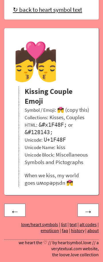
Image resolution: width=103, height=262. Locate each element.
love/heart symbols (39, 224)
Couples (75, 117)
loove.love (69, 255)
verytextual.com (66, 249)
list (64, 224)
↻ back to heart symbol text (47, 10)
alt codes (88, 224)
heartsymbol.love (74, 243)
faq (65, 231)
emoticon (50, 231)
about (93, 231)
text (73, 224)
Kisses (56, 117)
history (77, 231)
